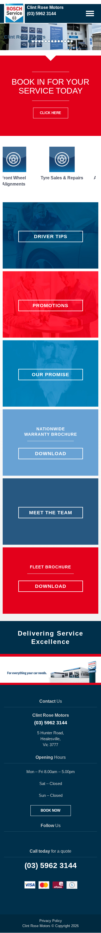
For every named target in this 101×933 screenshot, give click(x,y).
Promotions (50, 305)
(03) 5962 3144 (50, 722)
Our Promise (50, 374)
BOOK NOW (50, 810)
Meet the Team (50, 512)
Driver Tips (50, 236)
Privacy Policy (50, 921)
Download (50, 453)
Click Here (50, 113)
